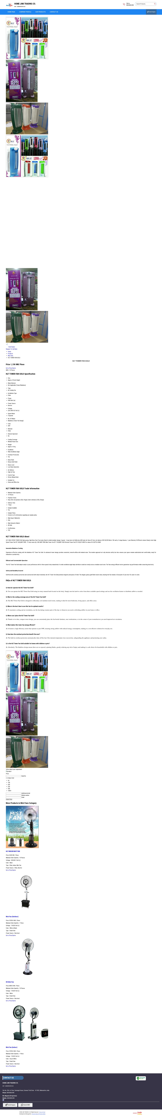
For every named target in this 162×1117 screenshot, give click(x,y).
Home (9, 351)
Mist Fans (10, 355)
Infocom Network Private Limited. (38, 1114)
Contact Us (54, 12)
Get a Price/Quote (11, 368)
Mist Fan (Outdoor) (12, 917)
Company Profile (25, 12)
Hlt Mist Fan (10, 982)
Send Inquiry (152, 12)
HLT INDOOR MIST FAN (13, 851)
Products (10, 353)
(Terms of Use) (42, 1112)
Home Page (11, 12)
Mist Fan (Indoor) (11, 1047)
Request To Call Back (11, 349)
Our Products (40, 12)
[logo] (9, 8)
